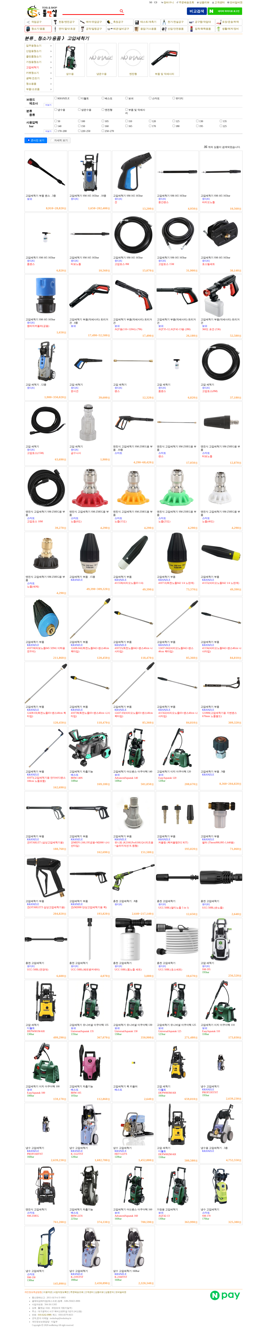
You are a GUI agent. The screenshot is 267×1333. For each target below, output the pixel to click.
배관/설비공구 (120, 28)
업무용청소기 (33, 45)
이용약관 (47, 1292)
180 (177, 126)
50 (59, 121)
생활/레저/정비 (230, 28)
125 (177, 121)
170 (154, 126)
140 (59, 126)
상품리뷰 (204, 2)
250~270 (109, 131)
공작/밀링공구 (93, 28)
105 (107, 121)
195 (201, 126)
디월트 (85, 98)
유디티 (179, 98)
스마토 (156, 98)
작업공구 (36, 22)
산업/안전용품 (175, 28)
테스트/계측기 (148, 22)
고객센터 (220, 2)
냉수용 (70, 74)
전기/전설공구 (175, 22)
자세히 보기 (61, 140)
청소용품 (31, 83)
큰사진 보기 (37, 140)
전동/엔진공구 (66, 22)
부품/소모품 (33, 89)
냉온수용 (101, 74)
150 (83, 126)
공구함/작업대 (202, 22)
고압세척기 (78, 38)
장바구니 (169, 2)
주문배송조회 (186, 2)
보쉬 (131, 98)
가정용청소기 (33, 62)
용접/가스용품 (148, 28)
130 (201, 121)
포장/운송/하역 (230, 22)
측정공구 (117, 22)
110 (130, 121)
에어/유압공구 (93, 22)
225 (225, 126)
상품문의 (109, 1292)
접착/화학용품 (202, 28)
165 (130, 126)
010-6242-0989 (44, 1315)
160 (107, 126)
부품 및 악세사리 (164, 74)
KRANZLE (64, 98)
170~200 (62, 131)
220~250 (85, 131)
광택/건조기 (33, 78)
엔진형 (133, 74)
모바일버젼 (236, 2)
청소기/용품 (38, 28)
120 (154, 121)
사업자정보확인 (61, 1292)
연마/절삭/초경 (66, 28)
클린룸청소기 (33, 56)
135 (225, 121)
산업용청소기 (33, 51)
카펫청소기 (32, 73)
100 (83, 121)
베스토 (108, 98)
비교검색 (197, 11)
